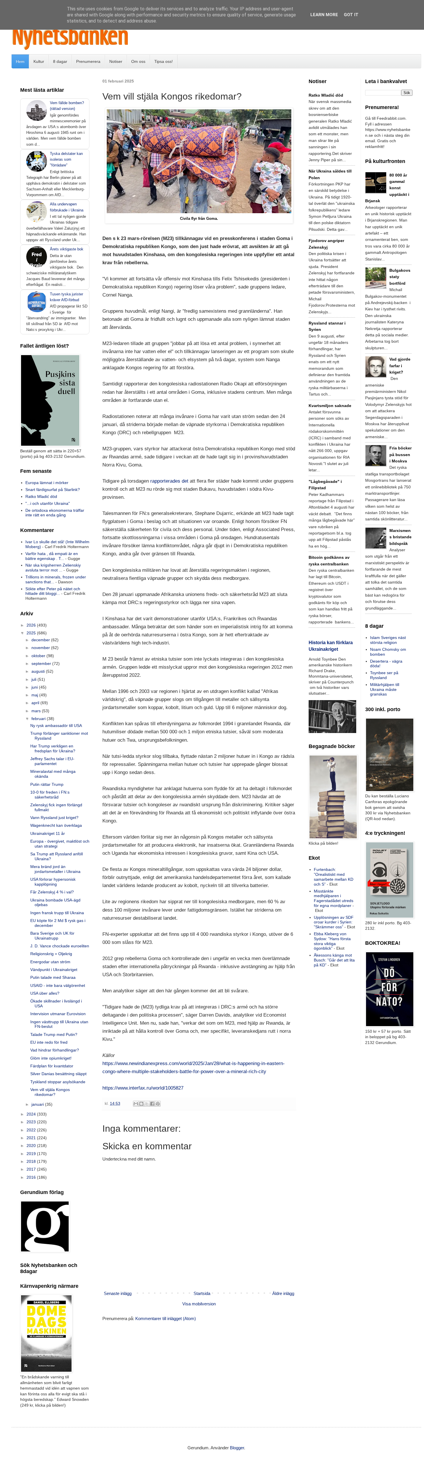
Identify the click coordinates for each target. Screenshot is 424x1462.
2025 (32, 633)
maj (35, 695)
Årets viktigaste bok (66, 249)
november (41, 647)
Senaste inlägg (118, 1293)
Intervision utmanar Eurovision (58, 1013)
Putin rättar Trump (46, 784)
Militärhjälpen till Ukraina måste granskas (384, 689)
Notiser (115, 61)
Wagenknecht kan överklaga (56, 825)
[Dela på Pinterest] (158, 1104)
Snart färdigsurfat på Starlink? (52, 489)
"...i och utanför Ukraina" (47, 503)
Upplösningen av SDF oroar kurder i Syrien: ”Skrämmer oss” (334, 922)
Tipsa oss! (163, 61)
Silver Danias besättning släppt (58, 1073)
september (41, 663)
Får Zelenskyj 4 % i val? (52, 892)
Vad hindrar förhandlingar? (54, 1050)
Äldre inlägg (283, 1293)
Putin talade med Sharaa (53, 977)
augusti (38, 671)
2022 (32, 1130)
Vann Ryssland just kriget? (54, 817)
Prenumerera (88, 61)
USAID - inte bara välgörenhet (57, 985)
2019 (32, 1153)
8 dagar (60, 61)
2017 (32, 1169)
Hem (20, 61)
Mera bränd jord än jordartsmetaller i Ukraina (55, 869)
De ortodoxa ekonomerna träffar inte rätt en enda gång (54, 513)
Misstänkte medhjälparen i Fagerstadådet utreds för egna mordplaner (333, 898)
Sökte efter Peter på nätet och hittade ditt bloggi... (52, 591)
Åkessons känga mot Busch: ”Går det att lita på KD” (334, 960)
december (41, 640)
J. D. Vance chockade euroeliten (59, 946)
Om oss (138, 61)
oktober (38, 655)
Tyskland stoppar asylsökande (57, 1081)
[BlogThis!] (141, 1104)
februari (39, 718)
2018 (32, 1161)
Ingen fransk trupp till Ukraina (57, 912)
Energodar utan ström (50, 961)
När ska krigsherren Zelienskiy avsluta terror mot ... (53, 567)
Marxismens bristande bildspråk (400, 537)
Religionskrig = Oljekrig (51, 953)
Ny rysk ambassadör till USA (56, 725)
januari (38, 1104)
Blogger (237, 1447)
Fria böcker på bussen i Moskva (400, 454)
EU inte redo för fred (48, 1042)
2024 (32, 1114)
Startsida (202, 1293)
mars (36, 710)
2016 (32, 1177)
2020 (32, 1145)
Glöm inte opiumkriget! (51, 1058)
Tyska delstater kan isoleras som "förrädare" (66, 159)
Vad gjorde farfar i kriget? (399, 365)
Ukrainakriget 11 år (47, 833)
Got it (351, 14)
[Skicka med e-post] (136, 1104)
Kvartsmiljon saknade (330, 405)
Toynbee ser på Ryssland (384, 675)
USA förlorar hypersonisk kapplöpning (53, 881)
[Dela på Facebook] (152, 1104)
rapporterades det (169, 480)
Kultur (38, 61)
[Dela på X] (147, 1104)
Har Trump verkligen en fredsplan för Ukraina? (52, 748)
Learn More (324, 14)
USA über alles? (44, 993)
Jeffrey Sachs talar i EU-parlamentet (52, 761)
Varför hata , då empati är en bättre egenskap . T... (51, 556)
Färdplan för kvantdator (51, 1066)
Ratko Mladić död (41, 496)
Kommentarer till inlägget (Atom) (165, 1318)
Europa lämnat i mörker (46, 482)
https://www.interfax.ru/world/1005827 (142, 1087)
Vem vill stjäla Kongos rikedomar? (50, 1092)
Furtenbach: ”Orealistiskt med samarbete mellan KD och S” (333, 876)
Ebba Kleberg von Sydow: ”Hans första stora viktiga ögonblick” (332, 941)
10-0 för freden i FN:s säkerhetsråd (50, 794)
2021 (32, 1137)
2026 (32, 625)
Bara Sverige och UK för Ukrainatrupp (52, 935)
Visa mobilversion (199, 1303)
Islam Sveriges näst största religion (388, 640)
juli (34, 679)
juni (35, 687)
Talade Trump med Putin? (53, 1034)
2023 (32, 1122)
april (35, 702)
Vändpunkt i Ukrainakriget (53, 969)
